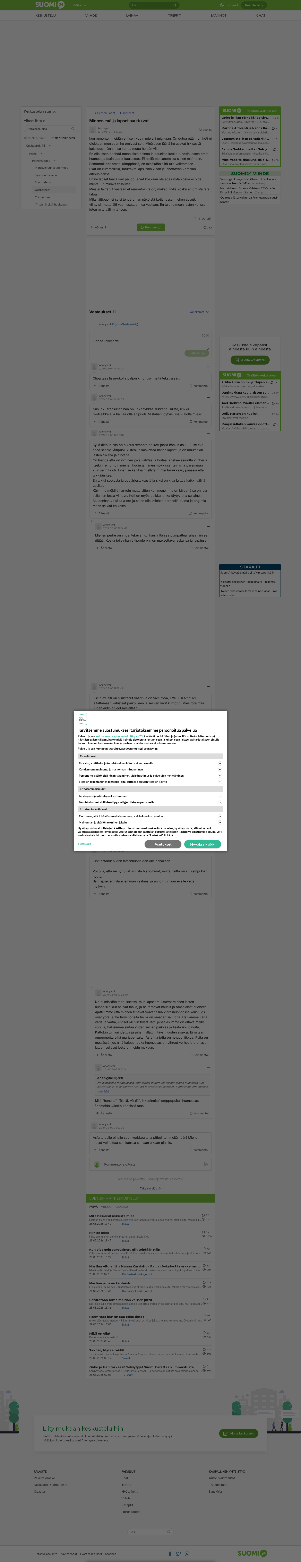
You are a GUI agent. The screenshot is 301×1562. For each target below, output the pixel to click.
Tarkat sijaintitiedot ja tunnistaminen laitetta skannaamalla (116, 763)
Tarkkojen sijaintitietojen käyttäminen (103, 796)
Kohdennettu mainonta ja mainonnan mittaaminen (111, 769)
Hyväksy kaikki (202, 844)
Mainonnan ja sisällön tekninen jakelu (103, 822)
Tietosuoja (84, 843)
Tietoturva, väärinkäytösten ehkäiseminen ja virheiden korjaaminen (121, 816)
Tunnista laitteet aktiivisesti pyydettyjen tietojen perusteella (116, 802)
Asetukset (163, 844)
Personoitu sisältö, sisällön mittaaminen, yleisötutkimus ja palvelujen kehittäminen (131, 775)
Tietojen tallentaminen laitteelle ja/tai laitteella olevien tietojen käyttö (123, 781)
